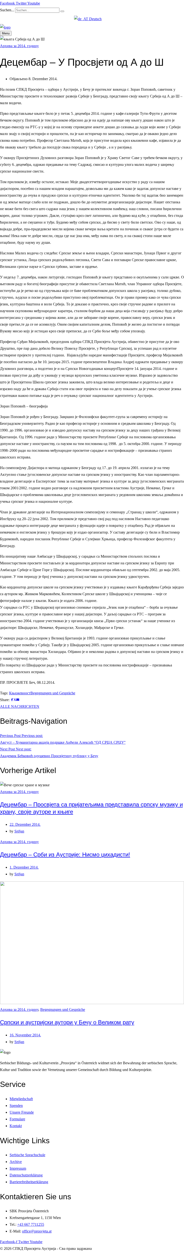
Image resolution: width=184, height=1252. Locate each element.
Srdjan (19, 831)
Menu (6, 33)
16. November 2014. (25, 1035)
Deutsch (95, 19)
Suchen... (7, 10)
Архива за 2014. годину (19, 46)
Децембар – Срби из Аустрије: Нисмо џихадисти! (65, 854)
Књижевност (19, 693)
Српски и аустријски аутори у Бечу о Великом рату (67, 1022)
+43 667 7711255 (30, 1224)
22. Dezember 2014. (25, 824)
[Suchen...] (62, 11)
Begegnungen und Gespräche (52, 693)
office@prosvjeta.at (37, 1231)
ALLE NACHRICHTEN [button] (19, 706)
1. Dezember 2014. (24, 867)
